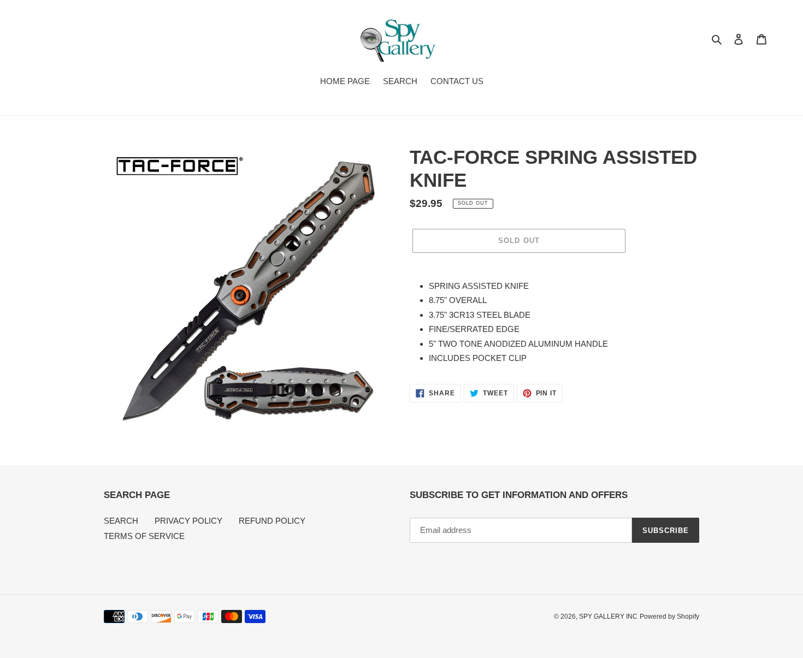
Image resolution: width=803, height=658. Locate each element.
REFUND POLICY (272, 520)
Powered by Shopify (669, 616)
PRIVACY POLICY (188, 520)
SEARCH (121, 520)
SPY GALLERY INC (608, 616)
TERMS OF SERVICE (144, 536)
